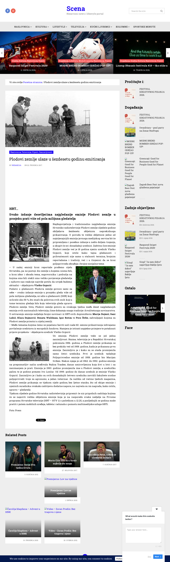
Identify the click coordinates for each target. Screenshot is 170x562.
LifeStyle (59, 26)
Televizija (77, 26)
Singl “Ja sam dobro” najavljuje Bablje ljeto (150, 263)
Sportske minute (144, 26)
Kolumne (122, 26)
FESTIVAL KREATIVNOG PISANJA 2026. (152, 92)
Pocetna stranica (32, 82)
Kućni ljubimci (100, 26)
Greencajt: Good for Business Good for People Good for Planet (151, 161)
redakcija (16, 165)
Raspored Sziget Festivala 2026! (147, 246)
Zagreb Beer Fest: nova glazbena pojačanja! (151, 186)
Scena (76, 8)
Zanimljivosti (45, 152)
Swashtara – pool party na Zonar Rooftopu (151, 129)
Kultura (41, 26)
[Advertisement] (62, 186)
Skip (149, 557)
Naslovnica (22, 26)
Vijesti (35, 152)
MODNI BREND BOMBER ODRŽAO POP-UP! (151, 143)
